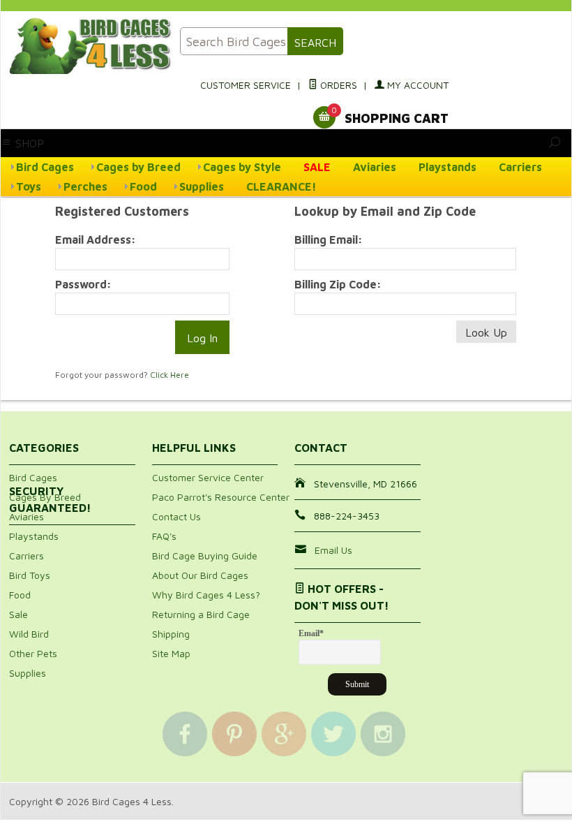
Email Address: (95, 239)
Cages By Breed (45, 497)
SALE (317, 167)
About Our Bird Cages (200, 575)
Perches (85, 186)
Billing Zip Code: (338, 284)
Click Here (169, 374)
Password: (83, 284)
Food (143, 186)
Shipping (171, 634)
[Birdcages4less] (86, 45)
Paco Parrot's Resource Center (220, 497)
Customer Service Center (208, 477)
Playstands (447, 167)
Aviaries (374, 167)
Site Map (171, 653)
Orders (337, 85)
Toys (28, 186)
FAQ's (164, 536)
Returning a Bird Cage (201, 614)
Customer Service (245, 85)
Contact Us (176, 516)
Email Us (333, 550)
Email (311, 633)
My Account (416, 85)
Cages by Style (242, 167)
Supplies (201, 186)
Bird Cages (45, 167)
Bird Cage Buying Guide (204, 555)
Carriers (520, 167)
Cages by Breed (138, 167)
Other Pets (33, 653)
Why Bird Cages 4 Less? (206, 595)
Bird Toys (29, 575)
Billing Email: (328, 239)
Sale (18, 614)
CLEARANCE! (281, 186)
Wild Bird (29, 634)
